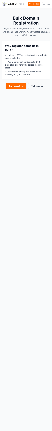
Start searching (16, 86)
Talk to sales (37, 86)
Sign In (21, 4)
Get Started (34, 4)
